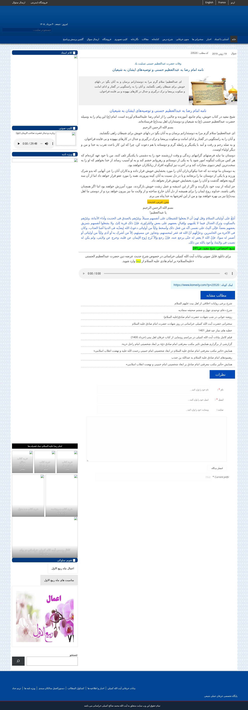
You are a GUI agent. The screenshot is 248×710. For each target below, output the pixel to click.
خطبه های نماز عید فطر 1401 (215, 330)
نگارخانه (135, 39)
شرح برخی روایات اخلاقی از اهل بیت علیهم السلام (204, 303)
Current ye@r (221, 477)
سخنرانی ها (197, 39)
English (209, 2)
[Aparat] (44, 682)
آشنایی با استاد (221, 39)
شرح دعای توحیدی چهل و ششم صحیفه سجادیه (205, 310)
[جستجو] (18, 661)
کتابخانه (155, 39)
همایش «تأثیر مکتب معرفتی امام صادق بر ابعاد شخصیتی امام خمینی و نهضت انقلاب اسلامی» (179, 364)
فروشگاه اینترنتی (39, 2)
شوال (233, 53)
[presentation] (63, 568)
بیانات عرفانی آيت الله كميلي (121, 688)
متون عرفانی (182, 39)
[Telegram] (37, 682)
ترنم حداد (16, 688)
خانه (234, 39)
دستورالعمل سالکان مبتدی (51, 688)
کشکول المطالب (76, 688)
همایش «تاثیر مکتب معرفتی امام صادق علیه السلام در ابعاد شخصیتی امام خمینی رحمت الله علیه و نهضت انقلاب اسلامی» (163, 350)
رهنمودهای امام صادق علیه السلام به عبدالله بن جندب (202, 357)
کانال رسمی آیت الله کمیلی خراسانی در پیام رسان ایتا (44, 551)
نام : (220, 389)
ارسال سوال (93, 39)
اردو (233, 2)
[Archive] (14, 682)
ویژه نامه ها (29, 688)
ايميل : (219, 399)
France (222, 2)
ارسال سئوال (19, 2)
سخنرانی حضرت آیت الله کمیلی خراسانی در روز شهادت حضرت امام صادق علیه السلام (182, 323)
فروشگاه (106, 39)
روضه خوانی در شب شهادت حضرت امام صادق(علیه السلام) (198, 317)
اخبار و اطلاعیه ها (96, 688)
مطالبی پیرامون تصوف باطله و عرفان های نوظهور (211, 46)
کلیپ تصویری (121, 39)
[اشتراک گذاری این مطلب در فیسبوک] (82, 53)
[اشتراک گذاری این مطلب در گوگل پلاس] (87, 53)
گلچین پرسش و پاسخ (73, 39)
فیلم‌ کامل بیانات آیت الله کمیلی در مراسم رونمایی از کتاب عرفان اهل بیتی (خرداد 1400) (182, 337)
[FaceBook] (29, 682)
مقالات (145, 39)
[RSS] (22, 682)
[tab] (63, 568)
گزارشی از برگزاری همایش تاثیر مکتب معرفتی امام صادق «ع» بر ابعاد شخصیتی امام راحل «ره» (177, 344)
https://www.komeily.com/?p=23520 (196, 285)
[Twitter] (92, 53)
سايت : (220, 409)
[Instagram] (52, 682)
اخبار (209, 39)
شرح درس (167, 39)
